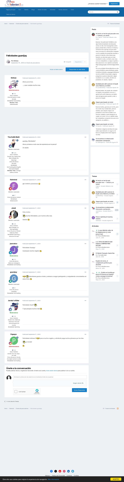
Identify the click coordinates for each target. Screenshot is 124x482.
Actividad (52, 9)
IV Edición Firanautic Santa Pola (105, 253)
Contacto (69, 475)
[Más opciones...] (85, 78)
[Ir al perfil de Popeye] (14, 341)
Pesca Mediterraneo (104, 236)
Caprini (100, 37)
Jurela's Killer (13, 300)
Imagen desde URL (78, 383)
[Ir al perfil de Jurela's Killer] (14, 307)
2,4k (14, 224)
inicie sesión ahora (51, 370)
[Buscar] (118, 12)
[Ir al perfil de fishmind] (14, 186)
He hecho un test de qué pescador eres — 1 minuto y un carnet (105, 182)
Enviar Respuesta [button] (79, 390)
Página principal (10, 9)
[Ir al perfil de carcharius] (93, 208)
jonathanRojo (101, 87)
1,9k (14, 350)
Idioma (47, 475)
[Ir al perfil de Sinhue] (8, 62)
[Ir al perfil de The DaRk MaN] (14, 143)
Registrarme (114, 3)
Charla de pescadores (33, 63)
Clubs (72, 9)
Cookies (76, 475)
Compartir (68, 62)
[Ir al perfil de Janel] (14, 214)
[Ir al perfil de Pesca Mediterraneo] (93, 231)
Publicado (112, 87)
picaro (100, 126)
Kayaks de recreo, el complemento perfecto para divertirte (104, 262)
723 (14, 93)
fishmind (13, 180)
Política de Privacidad (58, 475)
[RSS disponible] (118, 408)
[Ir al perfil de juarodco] (14, 250)
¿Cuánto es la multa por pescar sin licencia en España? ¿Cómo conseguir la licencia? (105, 274)
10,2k (14, 153)
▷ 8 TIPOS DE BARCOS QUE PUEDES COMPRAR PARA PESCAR (104, 243)
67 (14, 195)
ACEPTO (116, 479)
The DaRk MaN (14, 137)
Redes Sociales (42, 9)
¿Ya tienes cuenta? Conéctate (97, 3)
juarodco (13, 244)
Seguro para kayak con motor (104, 102)
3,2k (14, 316)
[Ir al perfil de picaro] (93, 125)
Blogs (33, 9)
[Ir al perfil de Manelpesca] (93, 139)
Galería (26, 9)
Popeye (14, 334)
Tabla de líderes (10, 14)
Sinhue (16, 61)
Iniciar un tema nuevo (56, 69)
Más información (53, 479)
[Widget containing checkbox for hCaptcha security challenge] (26, 391)
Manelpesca (101, 142)
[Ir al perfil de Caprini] (93, 34)
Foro (20, 9)
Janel (13, 208)
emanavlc (98, 220)
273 (14, 259)
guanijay (13, 272)
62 (14, 288)
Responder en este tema (77, 69)
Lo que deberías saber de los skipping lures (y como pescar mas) (104, 232)
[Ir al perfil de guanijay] (14, 278)
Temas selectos (62, 9)
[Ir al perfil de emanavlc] (93, 217)
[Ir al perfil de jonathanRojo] (93, 84)
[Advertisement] (47, 40)
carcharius (99, 211)
